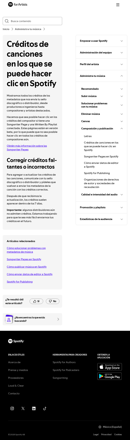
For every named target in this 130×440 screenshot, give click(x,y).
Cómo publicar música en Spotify (27, 267)
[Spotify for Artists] (17, 5)
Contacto (13, 393)
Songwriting (60, 378)
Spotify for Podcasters (66, 370)
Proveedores (16, 378)
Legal (96, 434)
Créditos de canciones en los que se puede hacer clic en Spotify (101, 146)
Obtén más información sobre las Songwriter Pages (27, 147)
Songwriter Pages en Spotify (24, 259)
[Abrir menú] (118, 5)
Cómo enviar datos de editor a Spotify (29, 274)
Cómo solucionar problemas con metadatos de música (26, 250)
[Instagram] (12, 408)
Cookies (118, 434)
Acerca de (14, 362)
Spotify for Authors (64, 362)
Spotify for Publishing (20, 281)
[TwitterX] (23, 408)
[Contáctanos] (57, 319)
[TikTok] (45, 408)
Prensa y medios (18, 370)
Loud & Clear (16, 385)
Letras (88, 136)
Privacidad (106, 434)
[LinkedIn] (34, 408)
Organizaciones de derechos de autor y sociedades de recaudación (101, 183)
